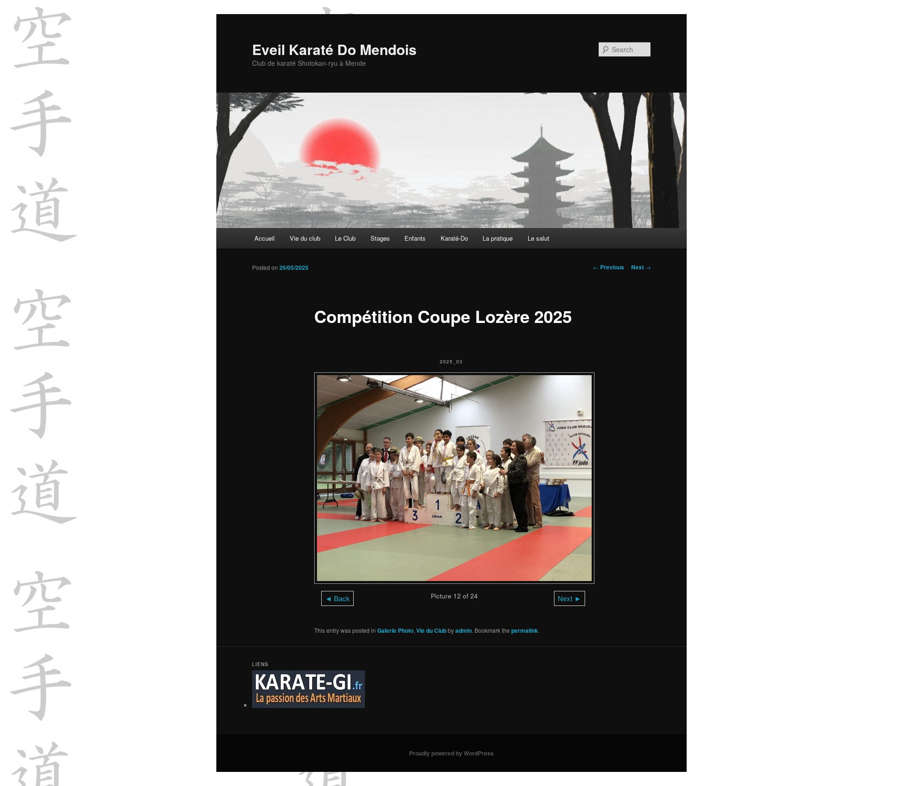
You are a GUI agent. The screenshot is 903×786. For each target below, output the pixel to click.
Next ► (569, 598)
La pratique (498, 238)
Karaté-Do (454, 238)
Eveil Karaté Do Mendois (334, 49)
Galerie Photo (395, 630)
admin (463, 630)
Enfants (415, 238)
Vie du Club (431, 630)
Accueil (264, 238)
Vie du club (305, 238)
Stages (380, 238)
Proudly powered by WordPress (451, 753)
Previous (608, 267)
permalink (524, 630)
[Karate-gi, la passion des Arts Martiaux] (308, 705)
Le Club (345, 238)
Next (641, 267)
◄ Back (337, 598)
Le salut (538, 238)
